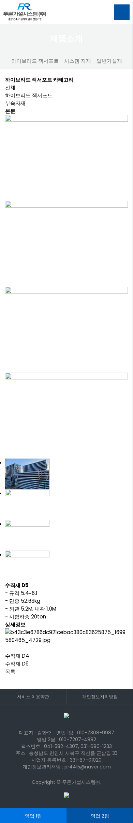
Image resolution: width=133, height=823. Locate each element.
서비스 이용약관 (33, 696)
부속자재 (15, 103)
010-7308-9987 (95, 732)
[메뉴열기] (122, 12)
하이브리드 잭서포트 (29, 95)
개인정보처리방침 (100, 696)
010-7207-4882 (77, 739)
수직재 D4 (17, 655)
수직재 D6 (17, 663)
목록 (10, 671)
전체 (10, 87)
